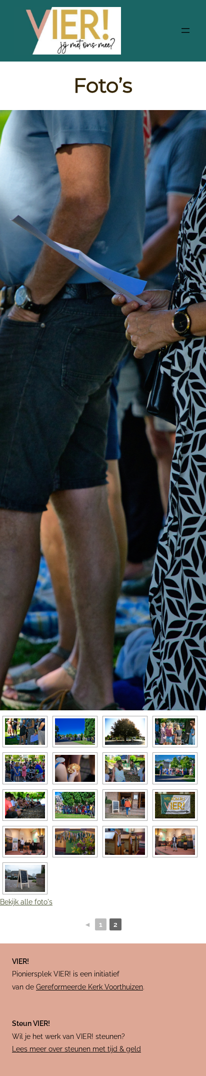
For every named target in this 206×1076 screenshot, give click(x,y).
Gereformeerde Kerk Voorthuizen (89, 987)
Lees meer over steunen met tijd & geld (76, 1049)
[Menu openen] (186, 31)
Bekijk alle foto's (26, 902)
